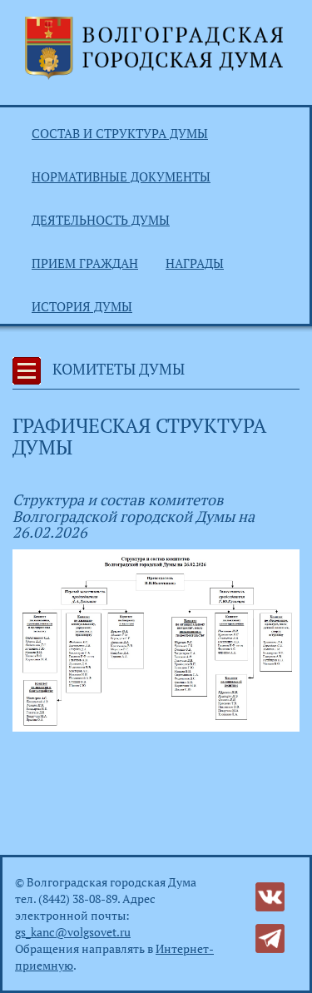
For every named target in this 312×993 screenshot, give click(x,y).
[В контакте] (270, 895)
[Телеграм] (270, 937)
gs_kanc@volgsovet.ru (73, 932)
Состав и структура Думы (120, 133)
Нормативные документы (121, 176)
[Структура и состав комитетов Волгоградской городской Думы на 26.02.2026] (156, 639)
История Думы (82, 306)
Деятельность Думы (101, 219)
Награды (195, 263)
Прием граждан (85, 263)
